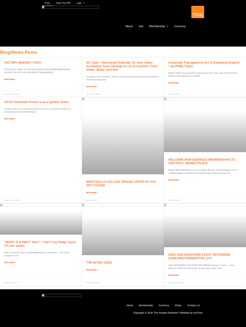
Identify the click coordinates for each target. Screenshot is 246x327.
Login (79, 3)
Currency (180, 26)
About (129, 26)
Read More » (10, 79)
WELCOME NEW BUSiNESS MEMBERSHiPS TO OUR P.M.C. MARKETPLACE (201, 161)
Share (178, 305)
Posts (47, 3)
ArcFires (198, 312)
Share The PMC (63, 3)
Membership (157, 26)
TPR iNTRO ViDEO (99, 262)
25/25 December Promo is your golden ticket (36, 102)
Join (141, 26)
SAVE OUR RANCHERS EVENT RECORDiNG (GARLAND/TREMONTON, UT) (199, 256)
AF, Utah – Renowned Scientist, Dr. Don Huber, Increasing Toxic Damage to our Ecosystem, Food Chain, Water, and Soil (121, 66)
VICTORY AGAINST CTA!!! (22, 62)
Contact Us (193, 305)
